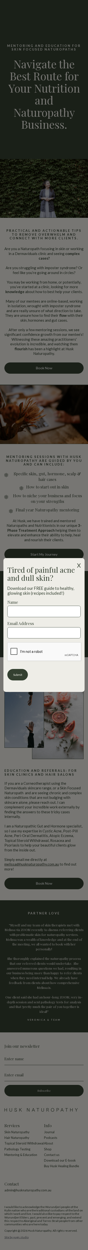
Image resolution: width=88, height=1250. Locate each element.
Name (12, 602)
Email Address (20, 623)
